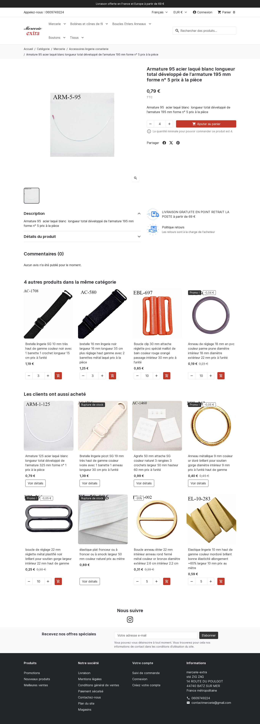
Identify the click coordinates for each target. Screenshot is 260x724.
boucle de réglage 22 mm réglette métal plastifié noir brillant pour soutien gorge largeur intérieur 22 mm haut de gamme (48, 556)
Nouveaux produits (37, 679)
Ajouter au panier (206, 124)
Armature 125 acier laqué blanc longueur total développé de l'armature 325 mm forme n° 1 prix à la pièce (46, 463)
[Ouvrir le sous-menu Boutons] (64, 37)
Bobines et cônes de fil (86, 24)
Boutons (54, 37)
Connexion (139, 679)
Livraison (84, 673)
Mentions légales (90, 679)
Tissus (74, 37)
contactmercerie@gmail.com (211, 703)
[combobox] (204, 31)
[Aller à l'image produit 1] (31, 195)
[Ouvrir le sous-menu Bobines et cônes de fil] (106, 24)
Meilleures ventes (36, 685)
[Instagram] (130, 619)
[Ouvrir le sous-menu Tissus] (82, 37)
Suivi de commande (146, 673)
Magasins (84, 709)
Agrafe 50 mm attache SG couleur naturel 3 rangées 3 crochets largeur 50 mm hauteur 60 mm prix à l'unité (156, 463)
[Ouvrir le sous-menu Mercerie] (64, 24)
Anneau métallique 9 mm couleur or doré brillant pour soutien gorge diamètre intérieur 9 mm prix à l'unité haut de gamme (210, 463)
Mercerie (55, 24)
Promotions (32, 673)
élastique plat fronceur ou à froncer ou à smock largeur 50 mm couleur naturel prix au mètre (102, 554)
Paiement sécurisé (90, 691)
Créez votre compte (146, 685)
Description (34, 213)
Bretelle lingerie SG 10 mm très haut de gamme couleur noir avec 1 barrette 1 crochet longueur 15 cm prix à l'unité (48, 351)
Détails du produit (40, 236)
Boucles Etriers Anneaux (129, 24)
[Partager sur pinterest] (178, 143)
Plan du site (86, 703)
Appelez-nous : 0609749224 (44, 12)
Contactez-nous (89, 697)
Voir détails (35, 483)
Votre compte (142, 663)
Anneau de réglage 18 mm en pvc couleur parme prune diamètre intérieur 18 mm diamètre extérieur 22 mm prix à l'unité (211, 351)
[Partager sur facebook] (164, 143)
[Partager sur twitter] (171, 143)
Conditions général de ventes (98, 685)
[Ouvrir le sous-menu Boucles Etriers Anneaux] (150, 24)
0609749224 (200, 698)
